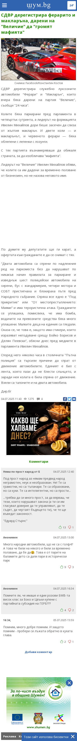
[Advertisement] (38, 212)
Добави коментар (38, 652)
